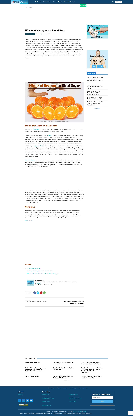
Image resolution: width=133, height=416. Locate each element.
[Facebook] (34, 292)
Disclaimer (80, 411)
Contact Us (20, 396)
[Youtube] (31, 400)
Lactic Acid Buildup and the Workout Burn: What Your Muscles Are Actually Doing (93, 93)
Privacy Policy (45, 394)
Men (94, 66)
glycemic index (39, 145)
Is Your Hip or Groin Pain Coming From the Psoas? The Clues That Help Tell (95, 87)
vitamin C (51, 135)
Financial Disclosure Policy (75, 398)
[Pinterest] (41, 292)
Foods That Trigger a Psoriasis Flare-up (35, 301)
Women (100, 66)
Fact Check (83, 5)
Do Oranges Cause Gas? (34, 268)
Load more (97, 108)
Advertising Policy (73, 394)
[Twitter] (38, 292)
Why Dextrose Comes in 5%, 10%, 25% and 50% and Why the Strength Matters (95, 103)
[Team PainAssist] (30, 283)
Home (26, 7)
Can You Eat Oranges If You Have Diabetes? (39, 271)
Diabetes (36, 129)
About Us (20, 394)
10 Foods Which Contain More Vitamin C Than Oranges (42, 273)
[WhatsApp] (44, 292)
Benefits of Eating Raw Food (32, 362)
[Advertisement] (54, 18)
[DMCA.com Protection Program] (23, 405)
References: (28, 220)
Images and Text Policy (48, 398)
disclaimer (39, 283)
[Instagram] (23, 400)
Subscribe (102, 401)
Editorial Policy (46, 401)
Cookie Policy (72, 401)
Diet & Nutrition (31, 7)
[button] (113, 1)
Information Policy (46, 405)
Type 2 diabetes (30, 160)
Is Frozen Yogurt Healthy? (32, 376)
